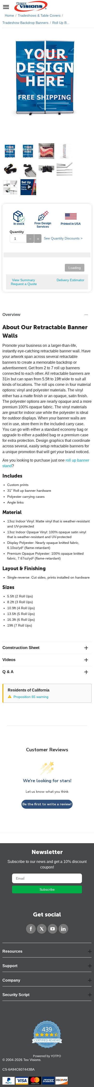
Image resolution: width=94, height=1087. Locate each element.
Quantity (17, 232)
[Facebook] (31, 929)
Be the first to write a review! (47, 804)
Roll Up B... (60, 23)
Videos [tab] (8, 659)
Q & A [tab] (7, 672)
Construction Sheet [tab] (21, 647)
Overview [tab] (11, 314)
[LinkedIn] (63, 929)
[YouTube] (52, 929)
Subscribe (47, 889)
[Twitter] (42, 929)
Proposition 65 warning (30, 697)
